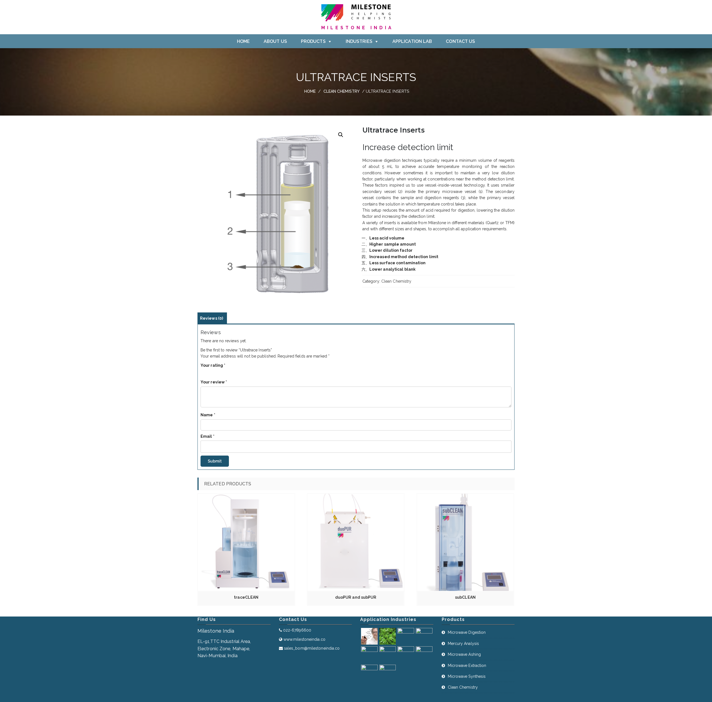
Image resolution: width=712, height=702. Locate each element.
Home (310, 91)
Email (207, 436)
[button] (341, 135)
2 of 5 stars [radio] (208, 372)
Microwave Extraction (467, 665)
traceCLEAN (246, 597)
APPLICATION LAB (412, 41)
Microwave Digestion (467, 632)
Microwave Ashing (464, 654)
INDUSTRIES (359, 41)
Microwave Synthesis (467, 676)
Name (208, 415)
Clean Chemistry (341, 91)
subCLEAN (465, 597)
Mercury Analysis (463, 643)
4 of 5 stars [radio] (219, 372)
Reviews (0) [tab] (211, 318)
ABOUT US (275, 41)
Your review (214, 382)
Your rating (213, 365)
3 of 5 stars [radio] (214, 372)
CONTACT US (460, 41)
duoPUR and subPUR (356, 597)
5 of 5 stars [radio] (225, 372)
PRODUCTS (313, 41)
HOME (243, 41)
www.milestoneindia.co (304, 639)
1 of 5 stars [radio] (203, 372)
